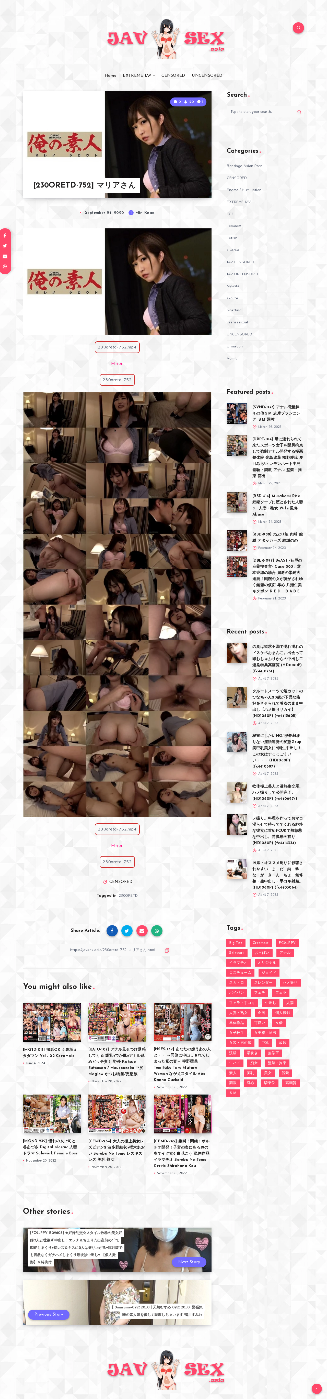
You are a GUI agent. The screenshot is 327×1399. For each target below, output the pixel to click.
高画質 (291, 1083)
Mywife (233, 286)
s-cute (232, 298)
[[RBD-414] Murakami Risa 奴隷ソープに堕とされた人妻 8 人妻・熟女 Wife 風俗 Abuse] (237, 502)
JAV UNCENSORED (243, 274)
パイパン (236, 993)
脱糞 (285, 1073)
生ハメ (234, 1063)
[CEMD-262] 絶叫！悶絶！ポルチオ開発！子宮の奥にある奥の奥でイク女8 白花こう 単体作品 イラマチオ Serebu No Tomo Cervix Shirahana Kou (182, 1154)
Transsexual (237, 322)
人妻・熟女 (238, 1013)
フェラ (281, 993)
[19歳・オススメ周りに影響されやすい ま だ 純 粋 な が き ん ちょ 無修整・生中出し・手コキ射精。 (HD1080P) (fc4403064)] (237, 869)
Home (110, 76)
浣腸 (233, 1053)
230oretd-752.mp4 (117, 347)
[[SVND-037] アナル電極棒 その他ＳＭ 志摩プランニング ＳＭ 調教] (237, 413)
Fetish (232, 238)
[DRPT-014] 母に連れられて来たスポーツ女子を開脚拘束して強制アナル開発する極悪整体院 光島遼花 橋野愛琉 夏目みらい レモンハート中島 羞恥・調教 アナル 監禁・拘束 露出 (277, 458)
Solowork (236, 953)
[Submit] (299, 112)
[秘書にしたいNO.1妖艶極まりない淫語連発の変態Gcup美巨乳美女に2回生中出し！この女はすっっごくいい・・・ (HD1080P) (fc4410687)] (237, 742)
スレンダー (263, 983)
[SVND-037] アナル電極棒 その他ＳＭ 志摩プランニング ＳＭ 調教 (276, 414)
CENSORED (173, 76)
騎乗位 (269, 1083)
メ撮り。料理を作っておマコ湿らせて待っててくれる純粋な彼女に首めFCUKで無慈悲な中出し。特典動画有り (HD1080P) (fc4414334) (277, 831)
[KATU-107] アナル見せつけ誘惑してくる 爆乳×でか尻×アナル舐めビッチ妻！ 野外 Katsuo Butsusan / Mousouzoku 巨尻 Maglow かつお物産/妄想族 (117, 1062)
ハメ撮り (290, 983)
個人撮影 (282, 1013)
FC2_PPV (287, 943)
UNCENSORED (207, 76)
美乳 (250, 1073)
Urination (235, 346)
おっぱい (262, 953)
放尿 (282, 1043)
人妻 (290, 1003)
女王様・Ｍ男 (265, 1033)
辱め (250, 1083)
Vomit (232, 358)
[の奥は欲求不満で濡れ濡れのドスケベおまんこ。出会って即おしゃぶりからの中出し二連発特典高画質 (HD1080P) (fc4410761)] (237, 653)
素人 (233, 1073)
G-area (233, 250)
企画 (261, 1013)
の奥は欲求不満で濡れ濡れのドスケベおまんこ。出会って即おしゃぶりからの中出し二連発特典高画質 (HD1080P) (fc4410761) (277, 659)
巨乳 (265, 1043)
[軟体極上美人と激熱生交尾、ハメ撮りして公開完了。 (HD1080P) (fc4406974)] (237, 792)
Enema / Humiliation (244, 190)
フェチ (259, 993)
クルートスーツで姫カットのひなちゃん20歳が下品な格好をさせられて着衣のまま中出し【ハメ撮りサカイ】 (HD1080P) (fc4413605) (277, 704)
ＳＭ (233, 1093)
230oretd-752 (117, 380)
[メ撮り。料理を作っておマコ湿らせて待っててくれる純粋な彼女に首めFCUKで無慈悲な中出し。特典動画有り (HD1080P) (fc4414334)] (237, 824)
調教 (233, 1083)
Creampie (261, 943)
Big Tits (235, 943)
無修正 (273, 1053)
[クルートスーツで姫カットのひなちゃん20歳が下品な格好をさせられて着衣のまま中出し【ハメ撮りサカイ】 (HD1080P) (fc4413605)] (237, 697)
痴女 (254, 1063)
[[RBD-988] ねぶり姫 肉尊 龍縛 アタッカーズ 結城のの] (237, 540)
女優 (279, 1023)
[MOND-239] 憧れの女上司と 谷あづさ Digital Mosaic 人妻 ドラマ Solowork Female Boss (50, 1147)
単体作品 (236, 1023)
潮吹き (252, 1053)
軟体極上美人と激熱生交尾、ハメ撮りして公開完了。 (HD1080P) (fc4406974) (277, 793)
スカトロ (236, 983)
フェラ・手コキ (242, 1003)
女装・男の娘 (240, 1043)
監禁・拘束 (277, 1063)
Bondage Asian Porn (244, 165)
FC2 (230, 214)
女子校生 (236, 1033)
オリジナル (267, 963)
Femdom (234, 226)
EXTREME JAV (137, 76)
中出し (270, 1003)
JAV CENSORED (240, 262)
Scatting (234, 310)
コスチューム (240, 973)
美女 (268, 1073)
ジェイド (269, 973)
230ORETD (128, 895)
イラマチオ (238, 963)
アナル (285, 953)
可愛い (259, 1023)
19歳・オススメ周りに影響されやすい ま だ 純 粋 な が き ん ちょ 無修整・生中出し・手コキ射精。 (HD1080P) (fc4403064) (277, 875)
